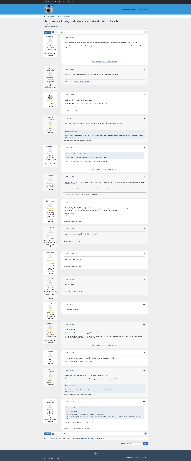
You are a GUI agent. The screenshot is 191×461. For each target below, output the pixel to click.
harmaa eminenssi (50, 118)
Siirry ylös (47, 433)
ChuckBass (50, 36)
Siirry (122, 443)
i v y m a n (50, 228)
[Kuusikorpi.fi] (50, 85)
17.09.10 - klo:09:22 (69, 177)
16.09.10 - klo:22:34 (69, 69)
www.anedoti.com (88, 103)
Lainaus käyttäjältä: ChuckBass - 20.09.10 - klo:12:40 (78, 407)
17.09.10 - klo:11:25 (69, 229)
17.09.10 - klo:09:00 (69, 147)
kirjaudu (145, 9)
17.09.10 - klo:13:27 (69, 304)
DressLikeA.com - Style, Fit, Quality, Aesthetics (104, 61)
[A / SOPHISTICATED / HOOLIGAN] (50, 246)
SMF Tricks (51, 457)
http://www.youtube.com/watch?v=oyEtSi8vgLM (79, 361)
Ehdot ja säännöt (134, 457)
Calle (50, 303)
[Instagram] (95, 453)
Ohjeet (126, 457)
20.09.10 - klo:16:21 (69, 353)
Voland (50, 352)
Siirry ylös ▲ (144, 457)
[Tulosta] (145, 32)
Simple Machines (57, 458)
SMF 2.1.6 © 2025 (48, 458)
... (59, 32)
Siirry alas (47, 32)
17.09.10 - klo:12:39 (69, 279)
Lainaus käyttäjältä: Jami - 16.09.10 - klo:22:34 (76, 153)
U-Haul (50, 94)
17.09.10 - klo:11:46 (69, 254)
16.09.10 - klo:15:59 (69, 37)
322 (61, 32)
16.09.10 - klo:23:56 (69, 118)
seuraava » (54, 26)
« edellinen (47, 26)
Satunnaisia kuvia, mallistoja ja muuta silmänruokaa (79, 21)
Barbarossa (50, 201)
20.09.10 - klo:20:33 (69, 402)
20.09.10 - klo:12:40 (69, 324)
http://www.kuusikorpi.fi (82, 81)
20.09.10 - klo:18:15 (69, 370)
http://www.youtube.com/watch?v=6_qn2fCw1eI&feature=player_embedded (88, 333)
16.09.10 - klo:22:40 (69, 95)
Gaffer (50, 176)
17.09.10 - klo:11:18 (69, 202)
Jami (50, 68)
